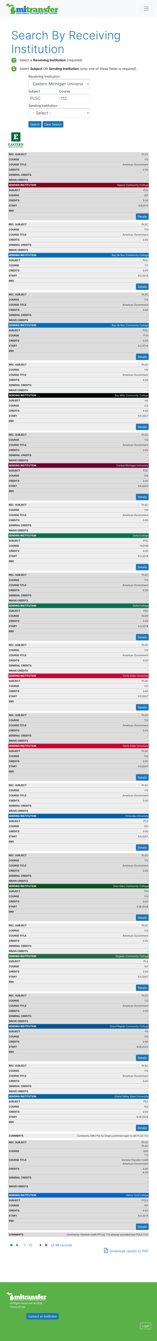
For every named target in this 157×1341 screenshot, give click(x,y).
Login (145, 1326)
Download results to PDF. (129, 1251)
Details (142, 216)
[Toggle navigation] (146, 9)
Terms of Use (17, 1306)
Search (35, 124)
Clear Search (53, 124)
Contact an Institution (42, 1316)
